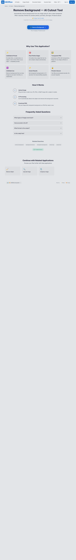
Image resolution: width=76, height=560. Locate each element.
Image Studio (26, 2)
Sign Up (72, 2)
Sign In (66, 2)
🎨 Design (68, 182)
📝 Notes (63, 182)
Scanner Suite (47, 2)
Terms (51, 19)
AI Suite (11, 6)
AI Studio (17, 2)
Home (6, 6)
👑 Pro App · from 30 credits (38, 18)
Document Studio (36, 2)
